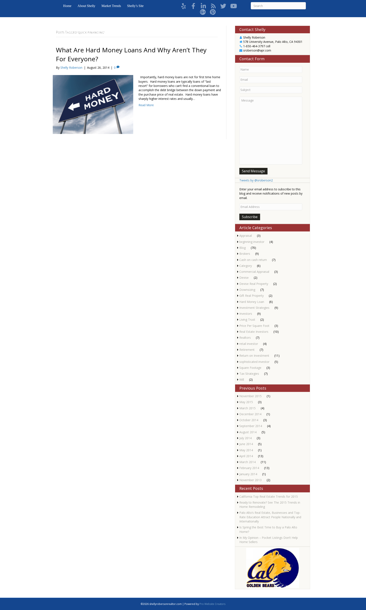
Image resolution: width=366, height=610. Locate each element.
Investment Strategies (254, 308)
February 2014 (249, 468)
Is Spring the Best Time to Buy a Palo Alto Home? (268, 529)
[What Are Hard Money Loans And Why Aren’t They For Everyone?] (93, 104)
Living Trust (247, 320)
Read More (146, 105)
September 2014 (250, 426)
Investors (245, 314)
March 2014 (247, 462)
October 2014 (248, 420)
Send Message (253, 171)
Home (67, 6)
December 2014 (250, 414)
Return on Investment (254, 356)
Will (241, 379)
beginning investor (251, 242)
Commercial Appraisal (254, 272)
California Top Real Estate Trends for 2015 (268, 496)
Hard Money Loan (251, 302)
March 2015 (247, 408)
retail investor (248, 344)
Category (245, 266)
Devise (244, 278)
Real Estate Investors (253, 332)
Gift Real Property (251, 296)
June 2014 (246, 444)
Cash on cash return (253, 260)
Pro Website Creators (212, 604)
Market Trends (111, 6)
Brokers (244, 254)
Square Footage (250, 368)
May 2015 (246, 402)
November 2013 (250, 480)
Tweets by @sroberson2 (256, 180)
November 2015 (250, 396)
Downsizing (247, 290)
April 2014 (246, 456)
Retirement (247, 350)
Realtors (245, 338)
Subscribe (250, 216)
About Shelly (86, 6)
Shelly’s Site (135, 6)
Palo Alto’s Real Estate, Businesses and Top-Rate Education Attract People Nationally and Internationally (270, 517)
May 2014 (246, 450)
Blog (242, 248)
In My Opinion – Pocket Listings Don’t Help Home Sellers (268, 540)
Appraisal (245, 236)
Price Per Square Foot (254, 326)
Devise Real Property (253, 284)
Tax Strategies (249, 374)
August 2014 (247, 432)
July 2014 (245, 438)
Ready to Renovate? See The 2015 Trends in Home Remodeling (269, 504)
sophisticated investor (254, 362)
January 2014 (248, 474)
